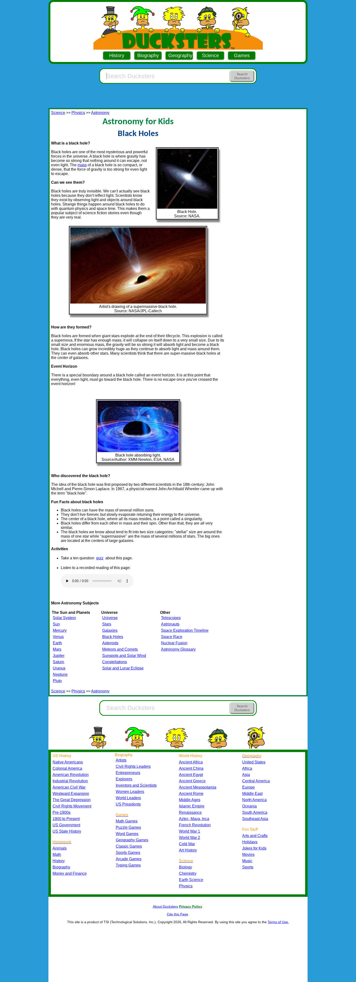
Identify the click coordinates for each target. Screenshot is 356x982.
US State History (67, 831)
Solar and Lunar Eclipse (123, 668)
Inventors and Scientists (136, 785)
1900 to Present (66, 819)
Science (210, 55)
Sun (56, 624)
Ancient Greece (192, 781)
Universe (110, 618)
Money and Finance (70, 873)
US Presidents (128, 804)
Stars (106, 624)
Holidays (249, 842)
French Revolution (195, 825)
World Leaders (128, 798)
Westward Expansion (71, 794)
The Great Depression (72, 800)
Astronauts (170, 624)
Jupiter (58, 656)
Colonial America (67, 768)
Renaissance (190, 812)
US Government (66, 825)
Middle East (252, 794)
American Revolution (71, 775)
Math (57, 855)
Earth (57, 643)
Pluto (57, 681)
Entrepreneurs (128, 773)
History (116, 55)
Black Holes (112, 637)
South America (254, 812)
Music (247, 861)
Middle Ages (189, 800)
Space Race (171, 637)
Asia (246, 775)
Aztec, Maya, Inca (194, 819)
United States (253, 762)
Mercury (60, 630)
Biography (148, 55)
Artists (121, 760)
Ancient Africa (191, 762)
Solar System (64, 618)
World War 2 (189, 838)
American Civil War (69, 787)
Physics (78, 113)
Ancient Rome (191, 794)
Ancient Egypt (191, 775)
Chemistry (187, 873)
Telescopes (171, 618)
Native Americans (68, 762)
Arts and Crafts (255, 836)
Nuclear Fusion (174, 643)
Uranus (59, 668)
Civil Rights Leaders (133, 766)
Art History (188, 850)
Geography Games (132, 840)
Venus (58, 637)
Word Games (127, 834)
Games (242, 55)
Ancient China (191, 768)
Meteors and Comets (120, 649)
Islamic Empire (191, 806)
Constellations (114, 662)
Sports (247, 867)
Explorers (124, 779)
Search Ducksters (242, 76)
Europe (248, 787)
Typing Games (128, 865)
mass (82, 165)
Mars (57, 649)
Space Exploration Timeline (185, 630)
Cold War (187, 844)
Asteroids (110, 643)
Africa (247, 768)
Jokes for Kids (254, 848)
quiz (99, 558)
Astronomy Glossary (178, 649)
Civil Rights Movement (72, 806)
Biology (185, 867)
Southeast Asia (255, 819)
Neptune (60, 674)
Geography (180, 55)
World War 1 (189, 831)
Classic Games (129, 846)
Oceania (249, 806)
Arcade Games (128, 859)
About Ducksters (165, 906)
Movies (248, 855)
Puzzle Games (128, 827)
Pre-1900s (61, 812)
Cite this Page (177, 914)
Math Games (127, 821)
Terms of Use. (278, 922)
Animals (60, 848)
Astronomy (100, 113)
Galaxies (109, 630)
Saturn (58, 662)
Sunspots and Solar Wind (124, 656)
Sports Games (128, 853)
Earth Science (191, 880)
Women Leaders (130, 792)
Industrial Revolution (70, 781)
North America (254, 800)
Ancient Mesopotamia (197, 787)
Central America (256, 781)
